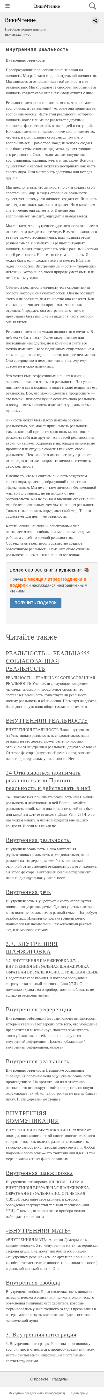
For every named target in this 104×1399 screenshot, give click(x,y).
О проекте (39, 1379)
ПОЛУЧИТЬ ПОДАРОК (36, 603)
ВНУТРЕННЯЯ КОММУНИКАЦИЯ (32, 1117)
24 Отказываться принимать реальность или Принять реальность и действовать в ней (48, 780)
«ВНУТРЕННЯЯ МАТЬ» (38, 1230)
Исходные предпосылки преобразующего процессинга (48, 1393)
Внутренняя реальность (37, 1061)
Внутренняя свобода (33, 1282)
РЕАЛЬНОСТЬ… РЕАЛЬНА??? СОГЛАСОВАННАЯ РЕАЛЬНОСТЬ (48, 660)
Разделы (60, 1379)
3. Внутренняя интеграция (41, 1334)
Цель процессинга (84, 1393)
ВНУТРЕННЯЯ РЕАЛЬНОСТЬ (47, 720)
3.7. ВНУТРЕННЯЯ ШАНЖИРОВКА (32, 947)
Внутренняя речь (28, 892)
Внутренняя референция (38, 1009)
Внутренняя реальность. (38, 840)
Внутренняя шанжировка (39, 1172)
